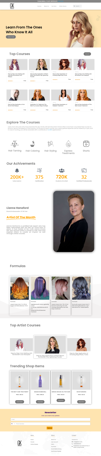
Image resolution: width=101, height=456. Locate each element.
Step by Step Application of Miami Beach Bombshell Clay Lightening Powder (50, 356)
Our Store (54, 6)
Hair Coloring (33, 150)
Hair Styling (50, 150)
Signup (49, 428)
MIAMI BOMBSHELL (40, 392)
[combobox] (13, 423)
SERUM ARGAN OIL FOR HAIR (61, 392)
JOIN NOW (60, 1)
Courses (39, 6)
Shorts (86, 150)
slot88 (50, 130)
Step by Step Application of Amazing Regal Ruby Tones (79, 354)
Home (32, 439)
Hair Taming (14, 150)
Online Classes (62, 6)
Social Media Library (56, 449)
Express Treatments (68, 152)
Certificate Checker (56, 451)
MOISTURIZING (81, 392)
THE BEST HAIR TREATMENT (19, 392)
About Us (46, 6)
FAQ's (52, 444)
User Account (54, 442)
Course (32, 442)
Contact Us (75, 439)
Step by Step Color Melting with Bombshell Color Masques (21, 354)
